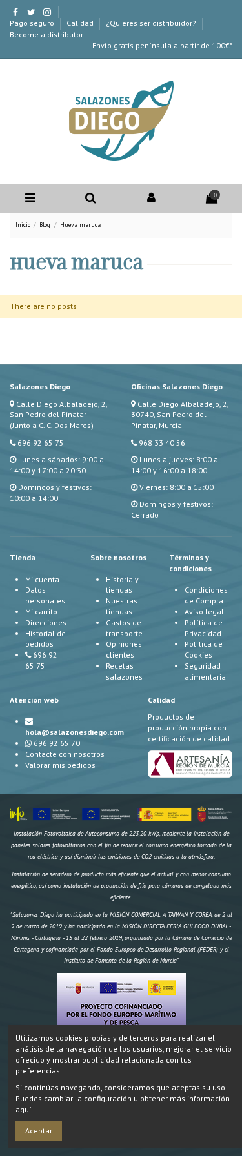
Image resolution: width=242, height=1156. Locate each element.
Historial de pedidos (45, 639)
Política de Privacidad (204, 628)
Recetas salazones (124, 671)
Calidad (81, 23)
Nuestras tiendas (121, 606)
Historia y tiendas (122, 584)
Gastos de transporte (124, 628)
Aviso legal (204, 611)
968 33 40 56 (162, 442)
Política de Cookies (204, 649)
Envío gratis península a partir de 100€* (162, 45)
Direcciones (45, 622)
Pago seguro (33, 23)
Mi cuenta (42, 579)
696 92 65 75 (40, 442)
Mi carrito (41, 611)
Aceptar (38, 1130)
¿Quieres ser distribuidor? (152, 23)
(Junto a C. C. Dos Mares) (52, 425)
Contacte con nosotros (65, 754)
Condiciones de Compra (206, 595)
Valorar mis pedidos (60, 765)
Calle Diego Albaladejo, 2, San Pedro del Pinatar (58, 409)
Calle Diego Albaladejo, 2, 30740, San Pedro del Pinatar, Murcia (179, 415)
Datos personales (45, 595)
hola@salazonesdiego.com (74, 732)
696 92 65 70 (57, 743)
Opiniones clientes (124, 649)
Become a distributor (46, 34)
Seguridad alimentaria (205, 671)
